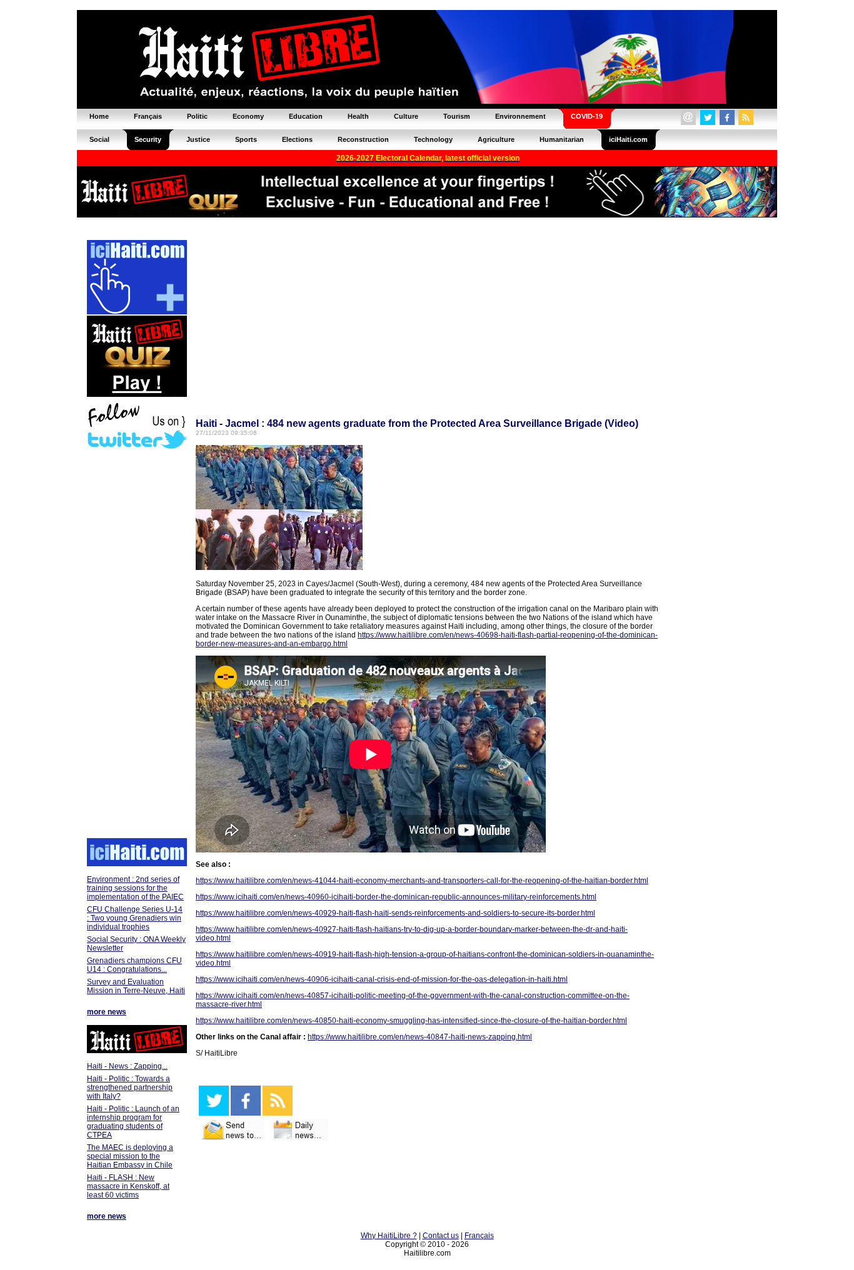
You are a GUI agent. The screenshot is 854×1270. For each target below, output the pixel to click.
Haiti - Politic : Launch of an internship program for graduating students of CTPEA (133, 1121)
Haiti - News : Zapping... (127, 1066)
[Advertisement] (136, 645)
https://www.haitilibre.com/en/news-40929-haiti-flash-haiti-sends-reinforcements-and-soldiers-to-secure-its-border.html (395, 913)
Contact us (441, 1235)
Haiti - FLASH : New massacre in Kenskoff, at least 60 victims (128, 1186)
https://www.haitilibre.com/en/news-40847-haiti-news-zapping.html (420, 1036)
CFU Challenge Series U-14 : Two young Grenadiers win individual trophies (135, 918)
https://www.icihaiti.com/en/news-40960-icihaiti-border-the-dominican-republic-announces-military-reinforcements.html (396, 896)
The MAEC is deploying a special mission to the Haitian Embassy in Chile (130, 1156)
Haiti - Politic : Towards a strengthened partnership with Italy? (130, 1087)
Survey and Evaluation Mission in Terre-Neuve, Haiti (136, 986)
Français (479, 1235)
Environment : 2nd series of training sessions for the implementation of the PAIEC (135, 888)
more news (106, 1012)
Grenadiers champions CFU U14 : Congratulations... (134, 965)
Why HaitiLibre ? (389, 1235)
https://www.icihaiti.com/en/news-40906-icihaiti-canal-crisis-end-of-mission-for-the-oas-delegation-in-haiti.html (382, 979)
